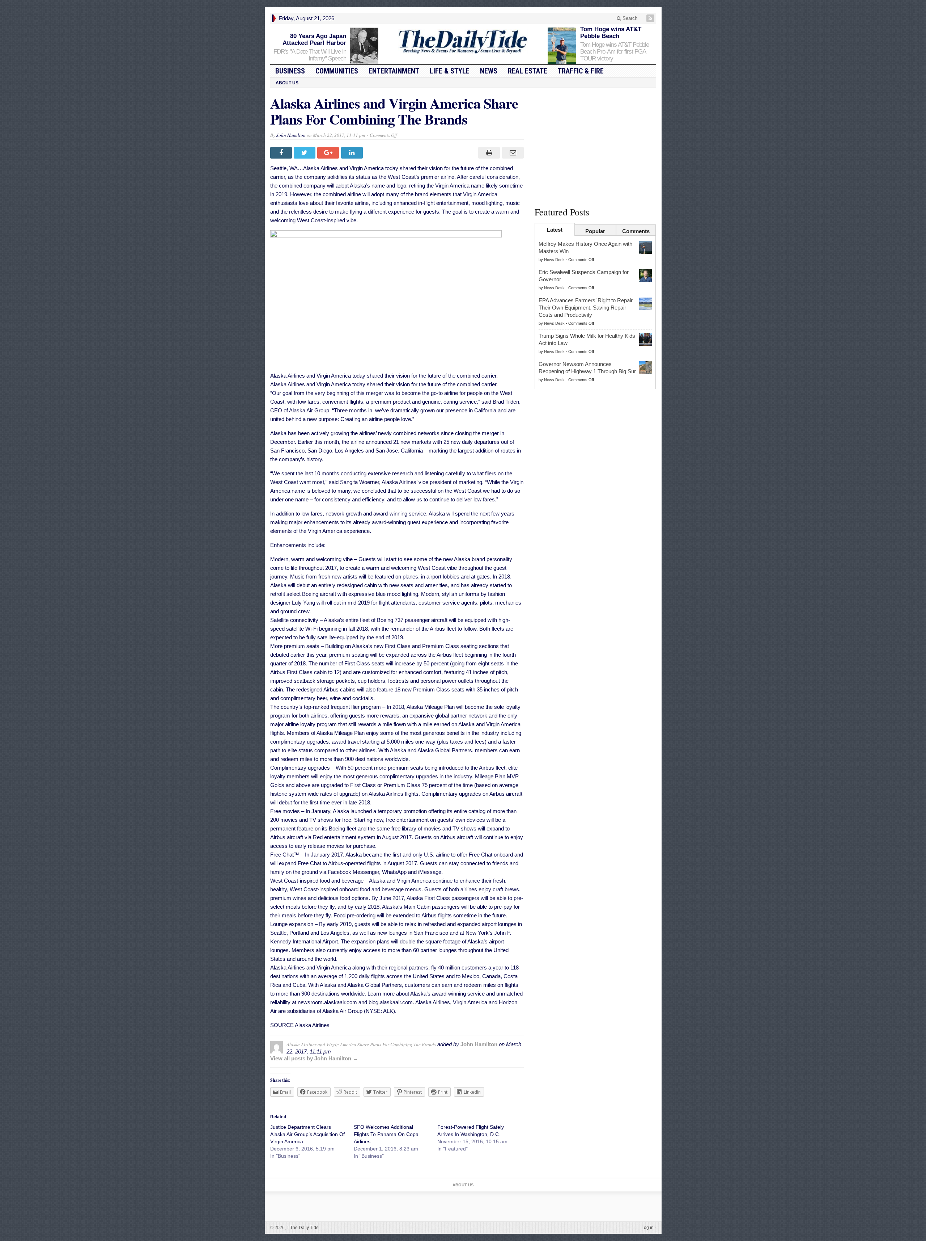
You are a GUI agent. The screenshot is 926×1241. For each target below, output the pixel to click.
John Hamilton (291, 135)
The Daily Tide (303, 1227)
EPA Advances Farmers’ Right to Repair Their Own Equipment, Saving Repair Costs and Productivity (586, 307)
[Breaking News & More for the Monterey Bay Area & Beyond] (463, 41)
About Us (287, 82)
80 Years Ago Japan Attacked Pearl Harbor (314, 39)
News (488, 71)
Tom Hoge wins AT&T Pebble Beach (610, 32)
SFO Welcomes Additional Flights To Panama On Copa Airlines (386, 1134)
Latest (554, 230)
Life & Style (450, 71)
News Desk (554, 259)
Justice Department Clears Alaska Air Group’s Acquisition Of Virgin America (307, 1134)
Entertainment (394, 71)
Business (290, 71)
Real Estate (527, 71)
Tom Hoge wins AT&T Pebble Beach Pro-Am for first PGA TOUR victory (614, 51)
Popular (595, 231)
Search (629, 18)
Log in (647, 1227)
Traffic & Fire (581, 71)
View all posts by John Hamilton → (314, 1058)
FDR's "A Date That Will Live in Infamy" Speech (309, 55)
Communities (336, 71)
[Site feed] (651, 18)
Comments (636, 231)
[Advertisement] (595, 146)
